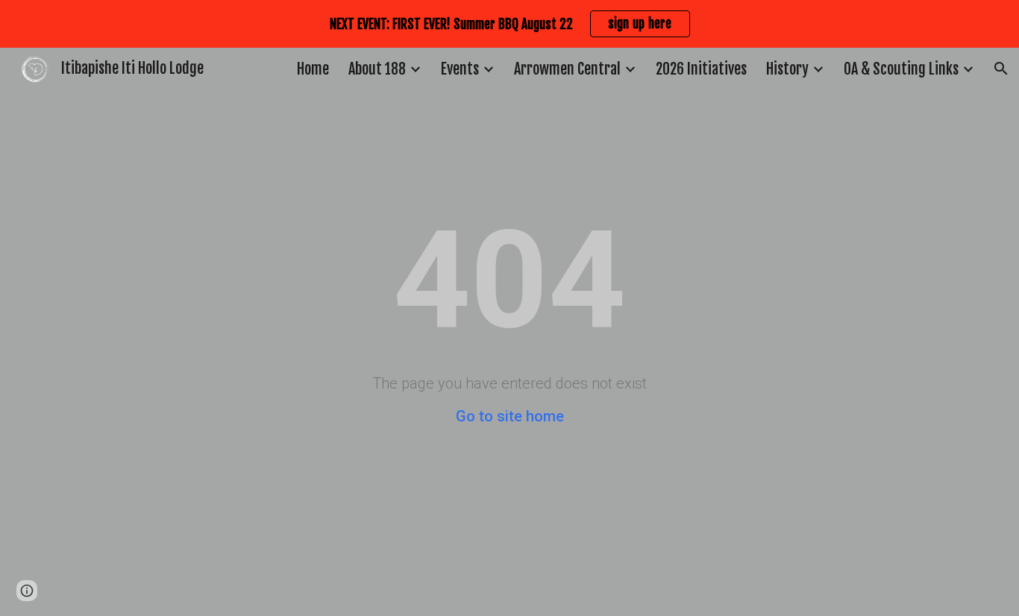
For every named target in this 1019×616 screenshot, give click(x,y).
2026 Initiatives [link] (701, 69)
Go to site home (510, 416)
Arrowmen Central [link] (567, 69)
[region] (509, 24)
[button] (1001, 69)
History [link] (787, 69)
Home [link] (313, 69)
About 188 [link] (377, 69)
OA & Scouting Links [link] (901, 69)
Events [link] (460, 69)
